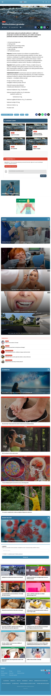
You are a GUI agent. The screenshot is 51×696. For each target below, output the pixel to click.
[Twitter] (38, 27)
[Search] (43, 2)
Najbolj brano (5, 338)
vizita (27, 114)
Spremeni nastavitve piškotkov (41, 680)
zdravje (22, 114)
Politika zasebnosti (6, 683)
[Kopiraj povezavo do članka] (47, 27)
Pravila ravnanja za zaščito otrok (27, 683)
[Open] (2, 2)
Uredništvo (12, 680)
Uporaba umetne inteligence (43, 683)
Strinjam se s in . (13, 553)
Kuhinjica (5, 27)
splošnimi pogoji (11, 553)
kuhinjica (16, 114)
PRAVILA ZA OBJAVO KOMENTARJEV (10, 166)
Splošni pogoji (15, 683)
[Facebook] (49, 2)
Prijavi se (43, 175)
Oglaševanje (6, 680)
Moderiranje (25, 680)
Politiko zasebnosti (19, 553)
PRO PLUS (19, 680)
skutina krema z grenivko (7, 114)
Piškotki (31, 680)
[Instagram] (46, 2)
